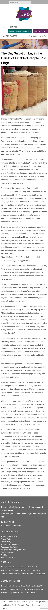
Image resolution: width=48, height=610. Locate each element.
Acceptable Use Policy (9, 547)
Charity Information (8, 552)
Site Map (4, 555)
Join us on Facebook (39, 2)
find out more (40, 574)
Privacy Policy (6, 539)
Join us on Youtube (46, 2)
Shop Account (40, 31)
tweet (6, 493)
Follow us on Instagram (42, 2)
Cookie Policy (6, 542)
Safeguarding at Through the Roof (13, 550)
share (4, 493)
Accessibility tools (10, 27)
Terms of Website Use (9, 536)
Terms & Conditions (8, 558)
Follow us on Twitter (36, 2)
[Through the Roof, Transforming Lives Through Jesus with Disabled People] (23, 14)
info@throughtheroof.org (38, 36)
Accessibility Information (10, 544)
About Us (6, 562)
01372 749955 (10, 36)
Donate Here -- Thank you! (20, 31)
